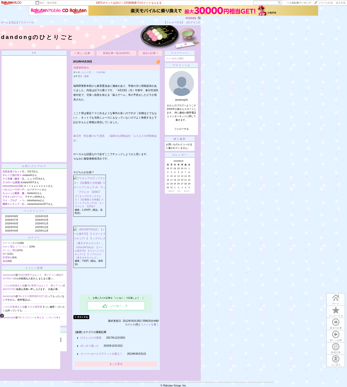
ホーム (5, 22)
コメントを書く (150, 324)
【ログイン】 (193, 22)
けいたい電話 (10, 250)
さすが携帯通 (35, 306)
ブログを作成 (325, 2)
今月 (179, 191)
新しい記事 (336, 340)
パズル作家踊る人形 (13, 285)
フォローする (336, 315)
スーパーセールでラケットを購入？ (101, 353)
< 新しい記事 (82, 53)
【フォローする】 (173, 22)
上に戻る (336, 364)
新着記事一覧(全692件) (116, 53)
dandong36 (9, 275)
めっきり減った (90, 345)
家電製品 (7, 257)
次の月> (187, 191)
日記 (13, 22)
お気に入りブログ (34, 166)
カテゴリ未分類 (11, 243)
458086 (191, 18)
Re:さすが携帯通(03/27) (31, 296)
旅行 (5, 253)
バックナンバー (34, 210)
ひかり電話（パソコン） (16, 246)
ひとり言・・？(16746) (93, 72)
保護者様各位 (81, 67)
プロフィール (26, 22)
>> (299, 2)
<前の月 (171, 191)
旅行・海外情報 (48, 2)
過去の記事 (336, 328)
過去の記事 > (150, 53)
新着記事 (336, 352)
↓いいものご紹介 (175, 58)
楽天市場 (340, 2)
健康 (5, 261)
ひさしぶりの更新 (91, 337)
